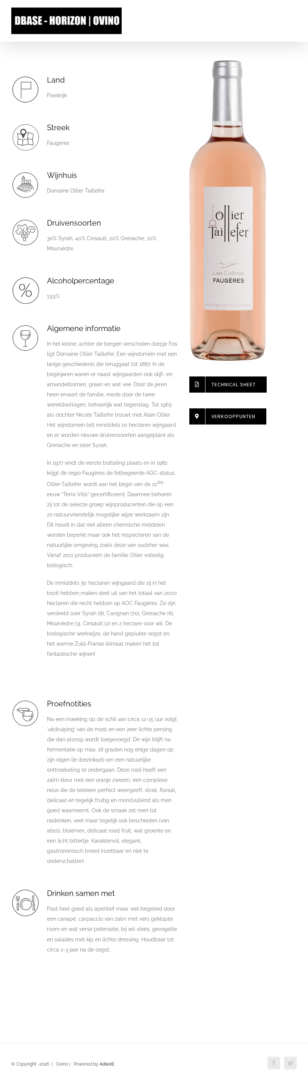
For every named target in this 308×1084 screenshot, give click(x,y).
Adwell (107, 1064)
